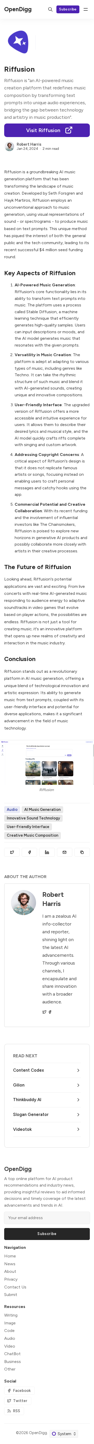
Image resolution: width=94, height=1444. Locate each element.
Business (12, 1361)
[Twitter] (44, 1012)
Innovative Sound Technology (33, 818)
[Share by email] (64, 852)
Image (10, 1322)
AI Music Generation (42, 809)
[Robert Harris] (9, 146)
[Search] (50, 9)
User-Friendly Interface (28, 826)
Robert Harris (29, 144)
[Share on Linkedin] (47, 852)
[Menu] (85, 9)
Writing (10, 1315)
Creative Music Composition (32, 835)
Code (9, 1330)
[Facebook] (50, 1012)
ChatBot (12, 1353)
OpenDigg (38, 1432)
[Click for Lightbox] (47, 762)
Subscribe (68, 9)
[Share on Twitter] (12, 852)
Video (9, 1346)
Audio (12, 809)
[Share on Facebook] (29, 852)
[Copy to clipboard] (82, 852)
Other (9, 1369)
